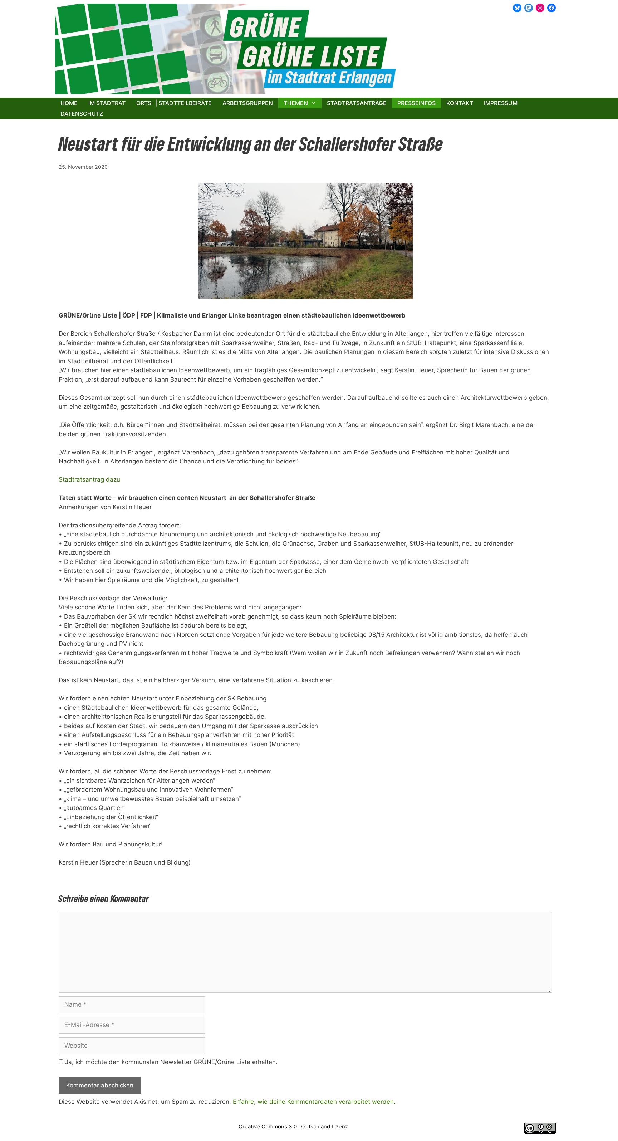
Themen (296, 103)
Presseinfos (416, 103)
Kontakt (459, 103)
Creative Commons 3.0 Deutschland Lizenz (293, 1126)
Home (69, 103)
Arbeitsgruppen (247, 103)
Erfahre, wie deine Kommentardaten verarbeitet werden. (314, 1101)
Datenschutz (81, 113)
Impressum (501, 103)
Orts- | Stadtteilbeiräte (174, 103)
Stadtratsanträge (357, 103)
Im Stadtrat (107, 103)
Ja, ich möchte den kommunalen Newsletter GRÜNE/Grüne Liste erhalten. (170, 1062)
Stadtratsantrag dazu (89, 479)
